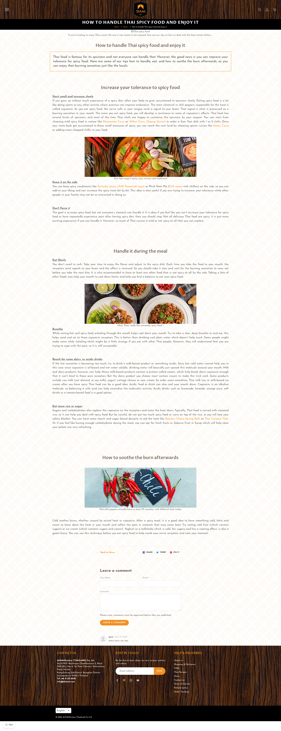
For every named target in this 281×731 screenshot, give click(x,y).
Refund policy (181, 688)
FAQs (177, 668)
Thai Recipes (180, 672)
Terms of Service (182, 684)
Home (116, 27)
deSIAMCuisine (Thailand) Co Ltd (77, 717)
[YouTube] (137, 680)
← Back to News (106, 552)
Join (159, 671)
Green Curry (221, 125)
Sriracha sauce (106, 186)
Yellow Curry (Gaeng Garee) (147, 121)
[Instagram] (130, 680)
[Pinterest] (124, 680)
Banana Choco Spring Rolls (182, 418)
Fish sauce (175, 186)
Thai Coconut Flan (216, 418)
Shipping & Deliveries (184, 664)
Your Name (105, 578)
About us (178, 660)
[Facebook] (117, 680)
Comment (104, 591)
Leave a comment (114, 623)
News (125, 27)
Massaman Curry (113, 121)
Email (145, 578)
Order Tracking (181, 692)
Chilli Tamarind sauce (130, 186)
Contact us (179, 680)
